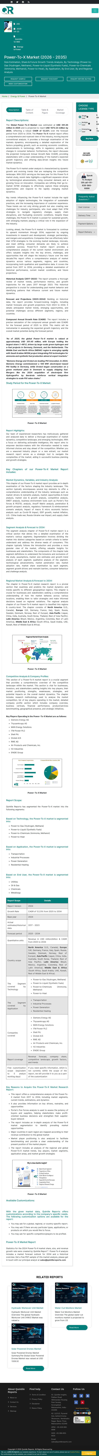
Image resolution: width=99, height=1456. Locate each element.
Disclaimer (35, 1404)
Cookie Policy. (75, 1452)
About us (13, 1398)
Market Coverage (60, 111)
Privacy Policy (36, 1399)
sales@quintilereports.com (53, 1260)
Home (4, 96)
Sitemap (13, 1411)
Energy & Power (18, 96)
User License (84, 207)
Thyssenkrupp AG (19, 723)
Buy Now (89, 138)
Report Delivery (85, 232)
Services (13, 1407)
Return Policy (36, 1408)
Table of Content (29, 111)
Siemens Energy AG (20, 720)
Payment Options (85, 224)
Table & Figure (44, 111)
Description (14, 110)
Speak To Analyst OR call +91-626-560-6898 (87, 182)
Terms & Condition (38, 1395)
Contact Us (14, 1402)
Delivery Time (84, 215)
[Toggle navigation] (95, 10)
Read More (74, 1327)
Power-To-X (42, 133)
